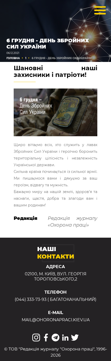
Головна (13, 58)
